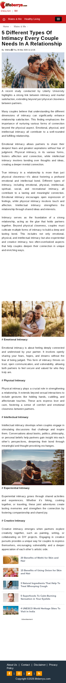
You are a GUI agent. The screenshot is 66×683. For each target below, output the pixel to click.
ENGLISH (5, 11)
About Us (12, 664)
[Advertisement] (33, 277)
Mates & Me (15, 19)
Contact (25, 664)
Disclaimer (40, 664)
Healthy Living (32, 19)
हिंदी (16, 11)
